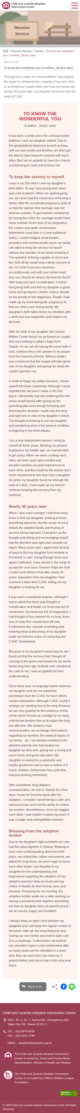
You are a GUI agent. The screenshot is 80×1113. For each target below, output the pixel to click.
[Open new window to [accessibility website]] (68, 1094)
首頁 (5, 51)
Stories (39, 51)
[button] (74, 5)
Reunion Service (21, 51)
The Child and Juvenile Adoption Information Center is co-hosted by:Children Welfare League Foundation (44, 1078)
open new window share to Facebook (64, 987)
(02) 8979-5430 (25, 1031)
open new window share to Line (72, 987)
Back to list (35, 986)
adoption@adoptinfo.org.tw (35, 1042)
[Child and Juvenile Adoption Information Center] (24, 5)
